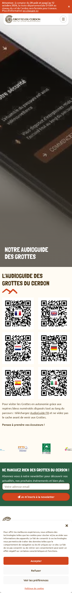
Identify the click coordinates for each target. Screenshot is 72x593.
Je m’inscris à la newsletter (37, 497)
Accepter (36, 561)
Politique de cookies (34, 588)
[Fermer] (69, 6)
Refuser (36, 570)
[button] (67, 525)
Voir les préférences (36, 580)
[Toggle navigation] (63, 19)
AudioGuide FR (39, 413)
